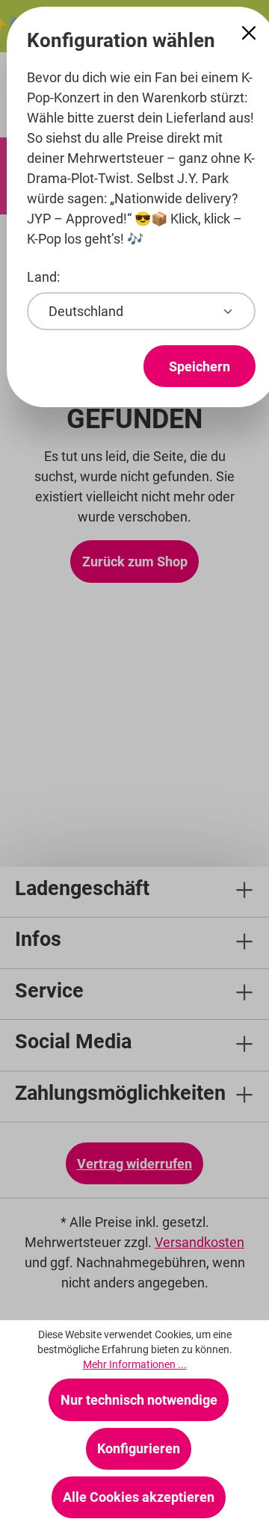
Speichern (199, 366)
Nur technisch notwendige (139, 1400)
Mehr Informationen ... (135, 1364)
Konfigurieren (138, 1448)
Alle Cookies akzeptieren (138, 1497)
